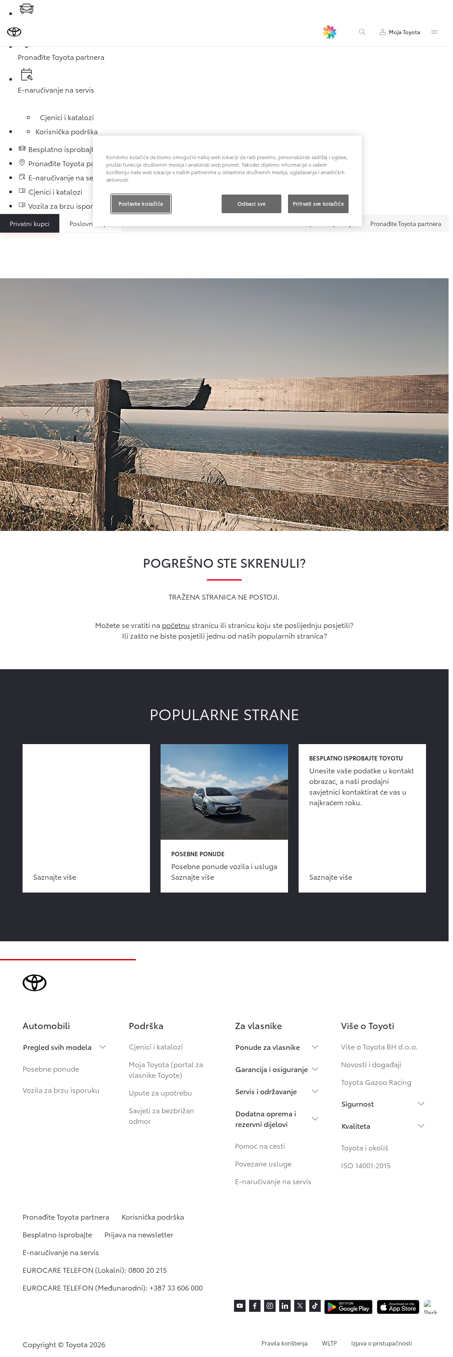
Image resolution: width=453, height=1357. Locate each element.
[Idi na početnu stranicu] (14, 32)
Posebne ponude (51, 1068)
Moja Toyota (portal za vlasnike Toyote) (166, 1069)
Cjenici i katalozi (156, 1046)
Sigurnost (358, 1103)
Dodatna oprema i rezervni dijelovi (265, 1118)
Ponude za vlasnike (267, 1046)
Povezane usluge (263, 1163)
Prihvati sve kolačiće (318, 203)
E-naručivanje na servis (273, 1181)
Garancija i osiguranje (271, 1069)
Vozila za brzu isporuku (61, 1089)
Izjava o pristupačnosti (381, 1343)
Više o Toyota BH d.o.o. (379, 1046)
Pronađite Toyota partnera (405, 223)
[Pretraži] (362, 32)
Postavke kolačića (141, 203)
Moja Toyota (404, 31)
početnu (176, 625)
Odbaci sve (252, 203)
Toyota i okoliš (364, 1147)
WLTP (329, 1343)
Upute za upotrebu (160, 1092)
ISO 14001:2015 (366, 1165)
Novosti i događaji (371, 1064)
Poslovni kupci (90, 223)
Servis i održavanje (266, 1091)
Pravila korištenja (284, 1343)
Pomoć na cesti (260, 1145)
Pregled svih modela (57, 1046)
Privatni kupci (30, 223)
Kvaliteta (356, 1125)
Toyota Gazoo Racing (376, 1081)
